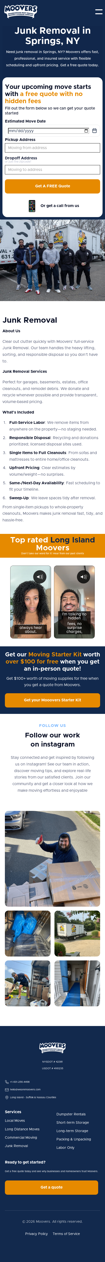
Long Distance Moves (22, 1129)
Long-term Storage (72, 1131)
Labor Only (65, 1148)
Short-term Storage (72, 1122)
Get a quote (52, 1187)
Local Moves (15, 1121)
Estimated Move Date (25, 121)
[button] (99, 11)
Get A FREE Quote (52, 186)
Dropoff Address (21, 158)
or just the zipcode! (18, 161)
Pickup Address (20, 140)
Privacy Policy (36, 1234)
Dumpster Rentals (71, 1114)
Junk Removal (16, 1146)
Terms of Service (66, 1234)
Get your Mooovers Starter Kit (52, 700)
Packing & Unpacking (73, 1139)
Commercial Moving (21, 1137)
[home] (20, 11)
